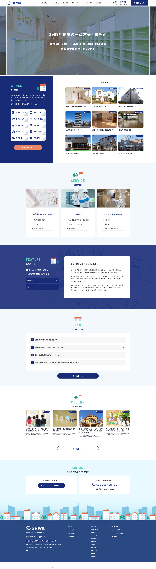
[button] (77, 74)
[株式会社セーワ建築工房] (14, 3)
